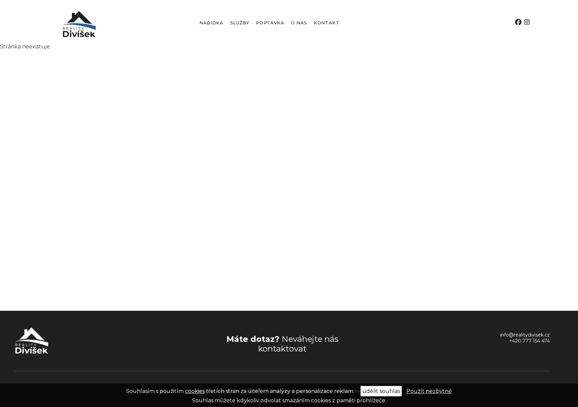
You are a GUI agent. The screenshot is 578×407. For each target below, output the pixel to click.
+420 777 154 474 (529, 341)
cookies (195, 391)
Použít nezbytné (429, 391)
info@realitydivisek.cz (525, 335)
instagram (527, 22)
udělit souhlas (381, 391)
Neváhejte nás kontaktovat (282, 344)
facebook (518, 22)
